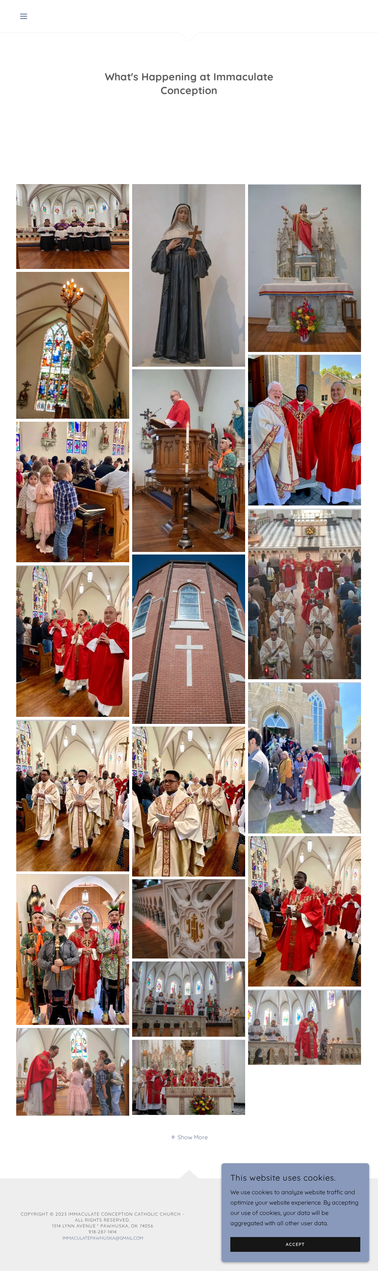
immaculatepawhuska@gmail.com (102, 1238)
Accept (295, 1244)
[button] (23, 16)
